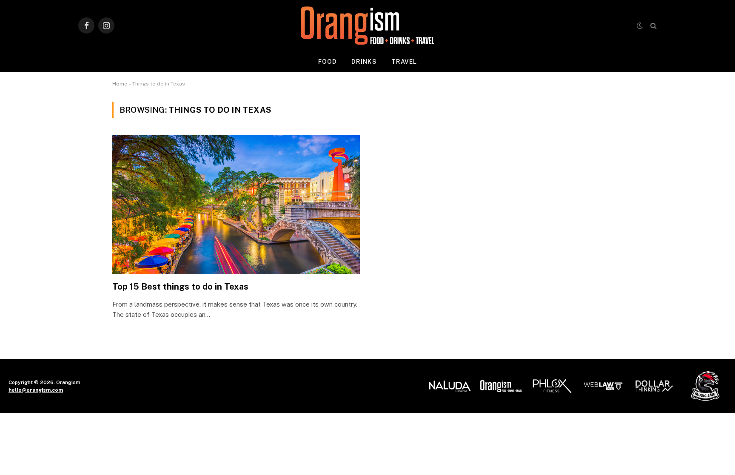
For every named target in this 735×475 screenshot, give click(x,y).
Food (327, 61)
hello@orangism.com (36, 390)
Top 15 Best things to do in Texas (180, 287)
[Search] (653, 25)
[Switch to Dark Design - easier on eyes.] (640, 25)
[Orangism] (367, 25)
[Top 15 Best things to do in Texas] (236, 204)
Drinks (364, 61)
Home (119, 84)
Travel (404, 61)
